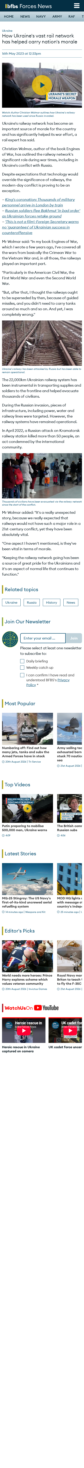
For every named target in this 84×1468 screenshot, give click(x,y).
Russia (31, 602)
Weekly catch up (39, 667)
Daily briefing (37, 661)
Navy (41, 16)
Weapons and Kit (35, 911)
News (25, 16)
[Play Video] (27, 808)
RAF (72, 16)
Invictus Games (38, 988)
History (51, 602)
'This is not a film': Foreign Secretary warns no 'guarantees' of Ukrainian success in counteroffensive (40, 227)
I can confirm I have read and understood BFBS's (50, 680)
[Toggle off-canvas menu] (77, 6)
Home (9, 16)
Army (57, 16)
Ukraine (7, 31)
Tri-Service (35, 761)
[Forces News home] (28, 6)
